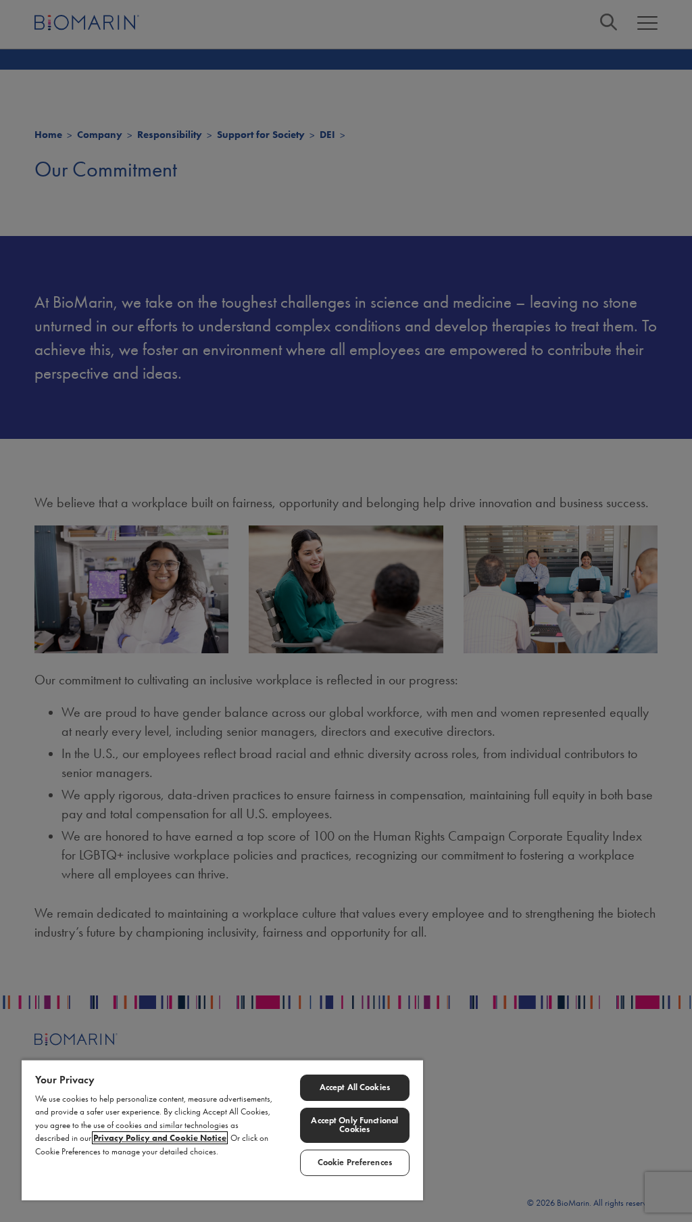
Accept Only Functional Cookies (354, 1125)
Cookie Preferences (355, 1162)
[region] (222, 1129)
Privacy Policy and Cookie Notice (159, 1138)
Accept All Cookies (355, 1087)
